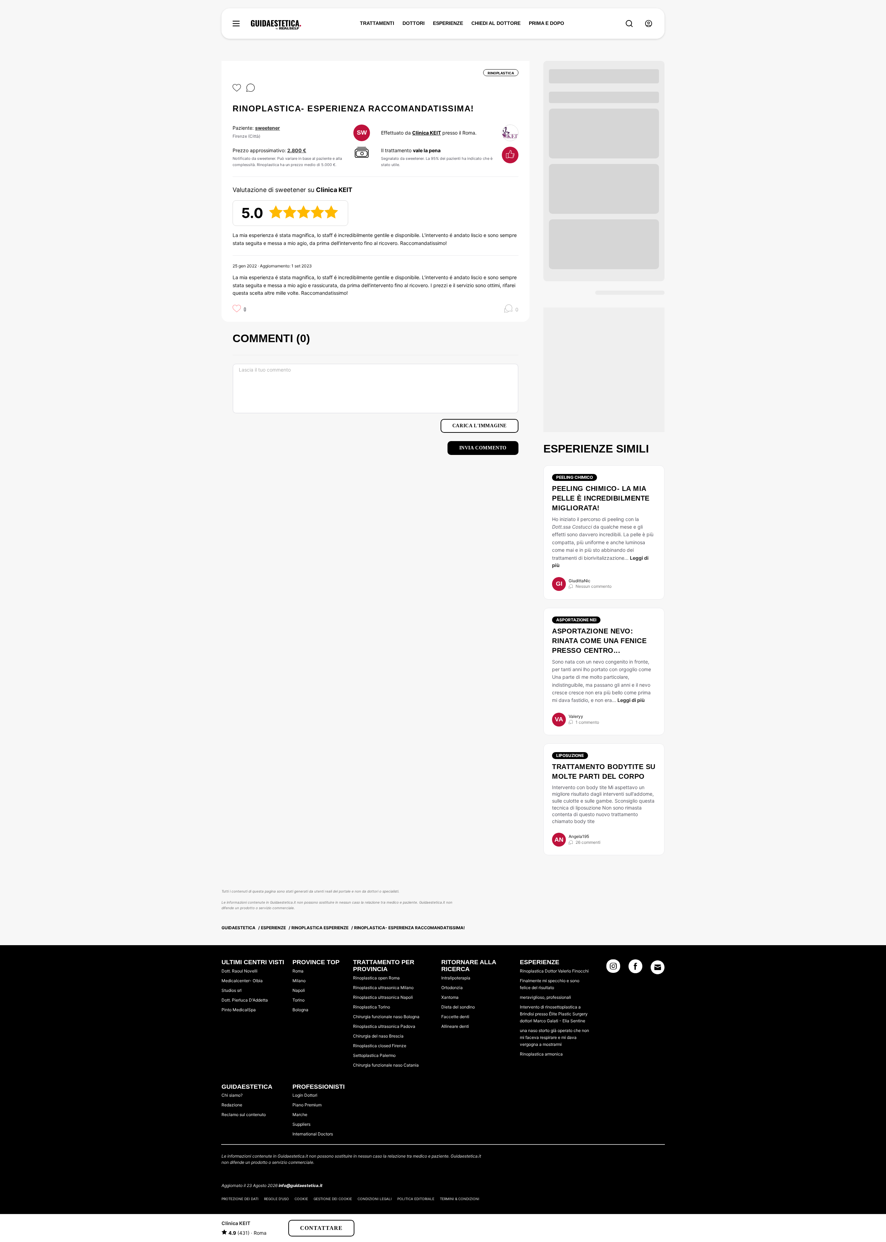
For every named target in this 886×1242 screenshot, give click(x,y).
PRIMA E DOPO (546, 23)
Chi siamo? (232, 1095)
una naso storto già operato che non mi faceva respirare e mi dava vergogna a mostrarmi (554, 1037)
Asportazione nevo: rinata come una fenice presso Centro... (599, 640)
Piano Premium (307, 1104)
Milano (299, 980)
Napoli (298, 990)
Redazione (232, 1104)
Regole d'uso (276, 1199)
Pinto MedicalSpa (239, 1009)
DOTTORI (414, 23)
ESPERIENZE (448, 23)
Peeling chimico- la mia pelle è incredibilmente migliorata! (601, 498)
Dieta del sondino (458, 1007)
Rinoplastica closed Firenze (379, 1045)
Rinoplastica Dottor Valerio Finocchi (554, 971)
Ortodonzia (452, 987)
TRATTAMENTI (377, 23)
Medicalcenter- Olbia (242, 980)
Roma (298, 971)
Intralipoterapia (455, 977)
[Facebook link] (635, 968)
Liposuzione (570, 755)
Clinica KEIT (426, 133)
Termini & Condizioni (459, 1199)
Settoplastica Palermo (374, 1055)
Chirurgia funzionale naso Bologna (386, 1016)
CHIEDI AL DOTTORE (496, 23)
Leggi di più (631, 700)
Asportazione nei (576, 619)
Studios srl (232, 990)
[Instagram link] (613, 968)
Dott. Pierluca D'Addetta (245, 1000)
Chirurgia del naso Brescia (378, 1036)
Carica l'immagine (479, 425)
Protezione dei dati (240, 1199)
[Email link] (657, 967)
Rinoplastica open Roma (376, 977)
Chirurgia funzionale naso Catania (386, 1065)
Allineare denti (455, 1026)
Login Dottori (304, 1095)
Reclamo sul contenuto (244, 1114)
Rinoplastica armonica (541, 1054)
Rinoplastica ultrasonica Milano (383, 987)
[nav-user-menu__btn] (648, 24)
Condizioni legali (375, 1199)
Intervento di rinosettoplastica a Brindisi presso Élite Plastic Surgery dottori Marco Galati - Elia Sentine (554, 1013)
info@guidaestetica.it (301, 1185)
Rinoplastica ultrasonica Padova (384, 1026)
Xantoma (450, 997)
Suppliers (301, 1124)
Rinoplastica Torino (371, 1007)
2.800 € (296, 150)
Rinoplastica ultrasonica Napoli (383, 997)
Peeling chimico (574, 477)
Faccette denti (455, 1016)
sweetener (267, 128)
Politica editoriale (415, 1199)
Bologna (300, 1009)
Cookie (301, 1199)
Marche (299, 1114)
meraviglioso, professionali (545, 997)
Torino (298, 1000)
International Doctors (312, 1133)
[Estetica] (276, 25)
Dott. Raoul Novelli (239, 971)
